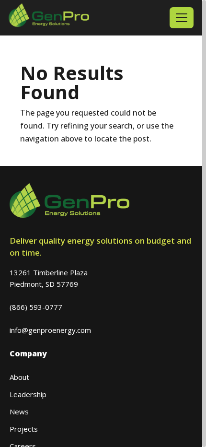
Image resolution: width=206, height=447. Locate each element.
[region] (103, 223)
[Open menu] (182, 17)
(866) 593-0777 (36, 307)
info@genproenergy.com (50, 330)
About (19, 377)
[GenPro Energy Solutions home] (49, 17)
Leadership (28, 394)
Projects (24, 429)
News (19, 411)
